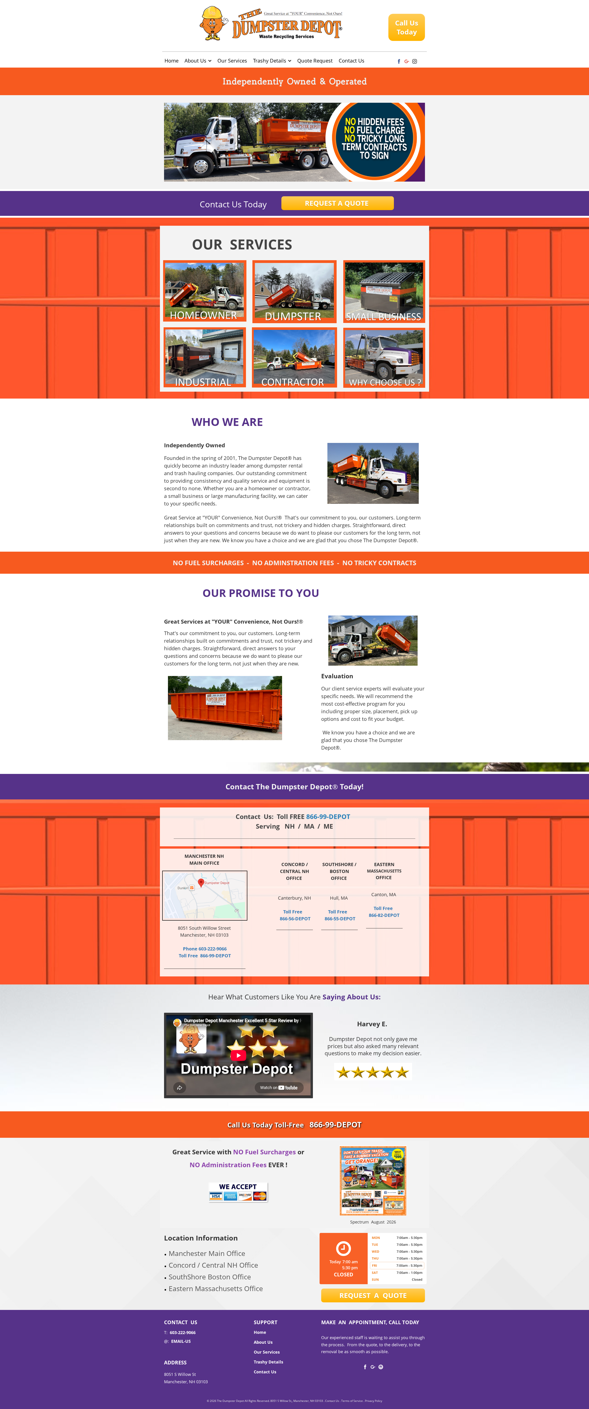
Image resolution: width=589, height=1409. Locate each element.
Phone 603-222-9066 (205, 949)
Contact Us (332, 1401)
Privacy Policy (373, 1401)
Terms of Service (352, 1401)
